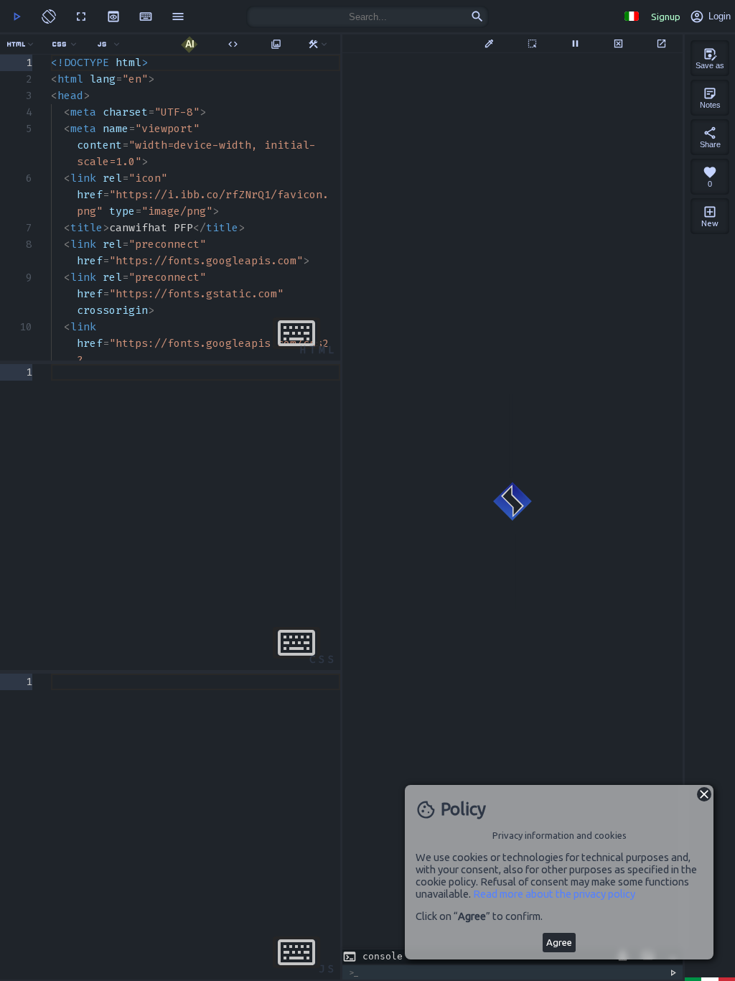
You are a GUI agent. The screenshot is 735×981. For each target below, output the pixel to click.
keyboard (146, 16)
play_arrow (16, 16)
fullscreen (81, 16)
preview (113, 16)
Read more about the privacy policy (554, 894)
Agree (559, 942)
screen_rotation (49, 16)
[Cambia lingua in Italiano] (631, 16)
